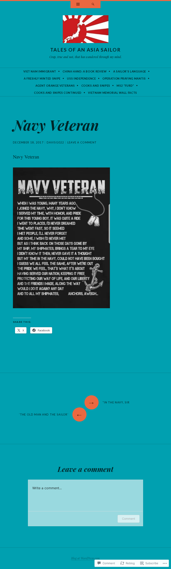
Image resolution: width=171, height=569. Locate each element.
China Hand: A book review (85, 71)
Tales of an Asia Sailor (85, 50)
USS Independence (81, 78)
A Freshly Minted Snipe (42, 78)
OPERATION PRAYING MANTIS (124, 78)
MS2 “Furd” (125, 85)
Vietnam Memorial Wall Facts (112, 92)
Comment (128, 518)
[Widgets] (78, 4)
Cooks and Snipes (95, 85)
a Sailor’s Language (129, 71)
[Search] (93, 4)
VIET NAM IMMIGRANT (39, 71)
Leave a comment (82, 142)
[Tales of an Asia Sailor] (85, 30)
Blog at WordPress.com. (85, 558)
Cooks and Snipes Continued (58, 92)
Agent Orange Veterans (55, 85)
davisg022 (55, 142)
